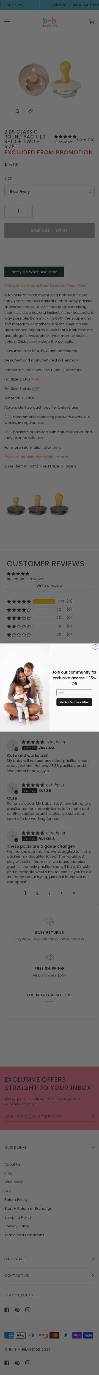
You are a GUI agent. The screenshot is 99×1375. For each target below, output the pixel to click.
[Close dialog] (95, 646)
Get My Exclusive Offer (74, 702)
